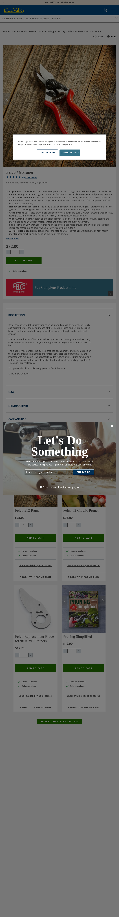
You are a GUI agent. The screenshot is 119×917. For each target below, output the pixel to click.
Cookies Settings (47, 153)
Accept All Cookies (70, 153)
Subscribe (83, 472)
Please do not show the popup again (61, 487)
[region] (59, 147)
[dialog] (59, 458)
